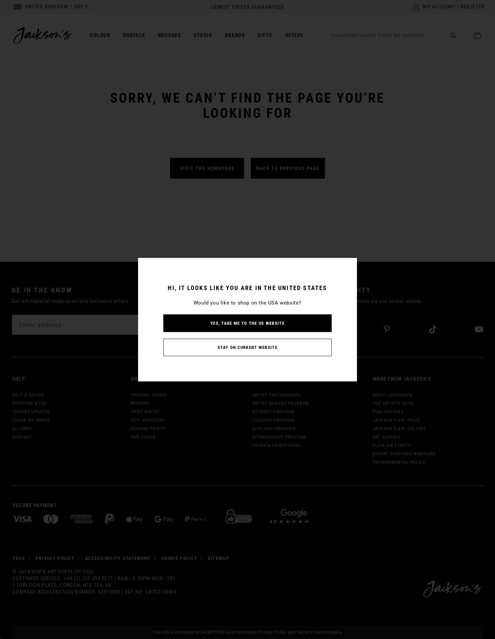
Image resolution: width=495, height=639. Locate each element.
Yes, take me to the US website (247, 322)
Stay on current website (247, 347)
